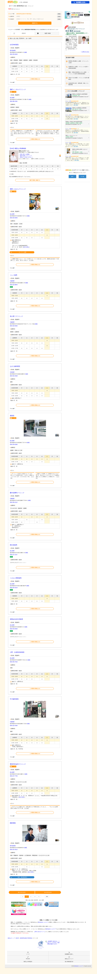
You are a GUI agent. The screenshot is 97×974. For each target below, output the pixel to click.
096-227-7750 (14, 776)
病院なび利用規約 (28, 961)
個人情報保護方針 (69, 961)
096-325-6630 (14, 54)
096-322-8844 (14, 284)
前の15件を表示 (22, 892)
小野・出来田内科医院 (17, 652)
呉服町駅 (12, 281)
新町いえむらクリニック (18, 189)
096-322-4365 (14, 725)
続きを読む (26, 247)
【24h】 (17, 148)
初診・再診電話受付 (22, 877)
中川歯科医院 (14, 699)
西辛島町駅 (13, 50)
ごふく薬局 (13, 275)
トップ (27, 954)
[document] (35, 63)
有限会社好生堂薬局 (16, 619)
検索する (35, 23)
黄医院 (12, 415)
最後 (47, 896)
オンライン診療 (22, 252)
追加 (59, 16)
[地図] (25, 52)
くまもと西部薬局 (15, 578)
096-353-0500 (14, 628)
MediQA (28, 958)
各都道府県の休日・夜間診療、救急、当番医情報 (78, 84)
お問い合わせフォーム (39, 931)
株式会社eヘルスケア (43, 922)
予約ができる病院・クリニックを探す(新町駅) (78, 78)
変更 (59, 13)
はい (72, 176)
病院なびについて (69, 958)
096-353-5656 (14, 217)
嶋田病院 (13, 823)
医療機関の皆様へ (81, 2)
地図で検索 (48, 33)
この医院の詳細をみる (35, 79)
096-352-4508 (14, 376)
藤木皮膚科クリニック (17, 492)
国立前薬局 (13, 545)
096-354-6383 (14, 444)
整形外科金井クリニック (18, 764)
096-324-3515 (14, 849)
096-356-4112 (13, 502)
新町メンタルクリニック (18, 89)
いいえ (82, 176)
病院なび (13, 1)
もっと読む (31, 260)
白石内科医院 (14, 44)
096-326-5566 (14, 326)
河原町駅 (12, 372)
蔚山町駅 (12, 97)
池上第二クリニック (16, 316)
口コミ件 (14, 92)
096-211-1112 (13, 554)
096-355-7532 (14, 662)
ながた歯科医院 (15, 366)
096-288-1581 (14, 101)
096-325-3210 (14, 587)
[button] (67, 40)
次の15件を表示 (48, 892)
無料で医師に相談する (35, 180)
